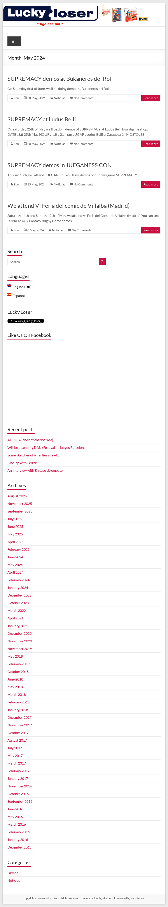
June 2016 (15, 809)
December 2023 (19, 595)
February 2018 (18, 702)
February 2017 (18, 771)
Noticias (59, 98)
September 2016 (19, 801)
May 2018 (15, 687)
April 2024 (15, 572)
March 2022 (16, 610)
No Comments (83, 98)
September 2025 (19, 511)
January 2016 (17, 839)
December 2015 (19, 847)
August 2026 (17, 496)
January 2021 (17, 626)
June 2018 (15, 679)
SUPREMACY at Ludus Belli (41, 119)
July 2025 (14, 519)
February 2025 (18, 549)
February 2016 (18, 832)
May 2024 (15, 564)
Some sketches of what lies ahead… (33, 455)
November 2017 (19, 725)
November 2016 (19, 786)
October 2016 (18, 794)
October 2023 (18, 603)
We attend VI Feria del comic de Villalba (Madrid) (68, 205)
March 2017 (16, 763)
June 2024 (15, 557)
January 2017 (17, 778)
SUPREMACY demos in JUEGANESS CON (59, 164)
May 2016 (15, 816)
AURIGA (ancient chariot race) (30, 440)
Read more (151, 98)
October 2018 (18, 671)
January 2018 (17, 710)
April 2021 (15, 618)
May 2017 (15, 755)
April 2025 (15, 542)
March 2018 (16, 694)
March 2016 (16, 824)
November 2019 (19, 648)
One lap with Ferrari (22, 463)
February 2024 (18, 580)
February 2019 (18, 664)
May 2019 (15, 656)
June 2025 (15, 526)
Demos (12, 873)
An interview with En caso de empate (35, 470)
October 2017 (18, 732)
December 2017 (19, 717)
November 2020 (19, 641)
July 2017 (14, 748)
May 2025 (15, 534)
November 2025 (19, 503)
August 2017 (17, 740)
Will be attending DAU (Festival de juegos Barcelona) (47, 447)
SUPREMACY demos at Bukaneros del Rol (59, 78)
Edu (16, 98)
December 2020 (19, 633)
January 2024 (17, 587)
